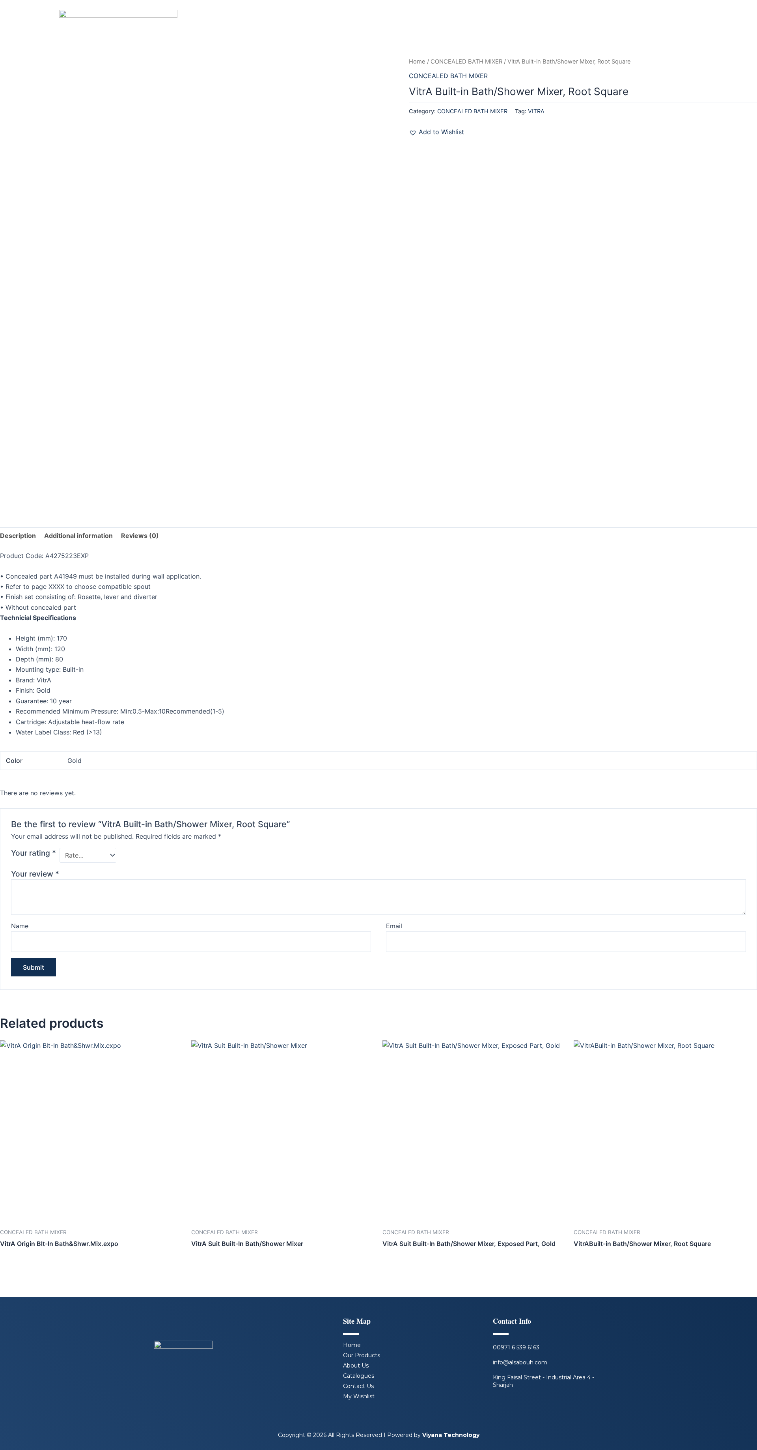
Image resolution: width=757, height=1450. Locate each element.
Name (19, 926)
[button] (436, 132)
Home (417, 61)
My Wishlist (359, 1396)
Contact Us (358, 1386)
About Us (356, 1365)
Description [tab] (18, 536)
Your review (35, 874)
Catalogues (358, 1375)
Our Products (361, 1355)
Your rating (33, 853)
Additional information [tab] (78, 536)
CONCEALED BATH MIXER (466, 61)
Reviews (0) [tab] (140, 536)
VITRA (536, 111)
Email (394, 926)
